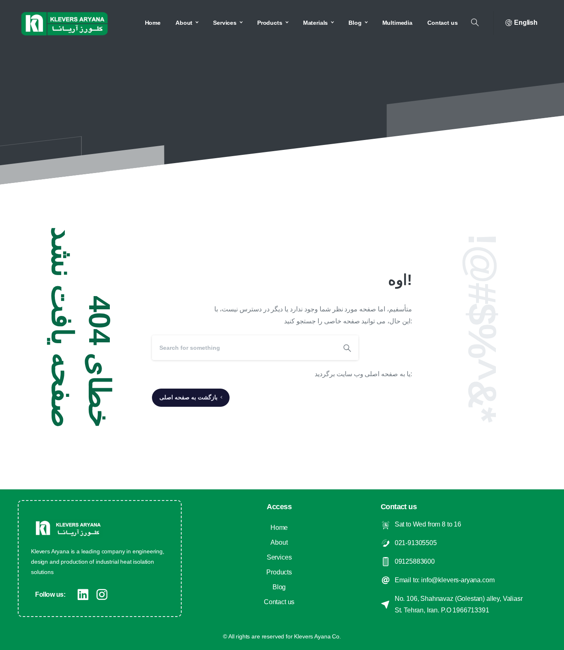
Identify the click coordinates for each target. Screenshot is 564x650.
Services (279, 557)
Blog (279, 587)
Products (279, 572)
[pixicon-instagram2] (101, 595)
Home (279, 527)
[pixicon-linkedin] (82, 595)
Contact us (279, 601)
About (278, 542)
